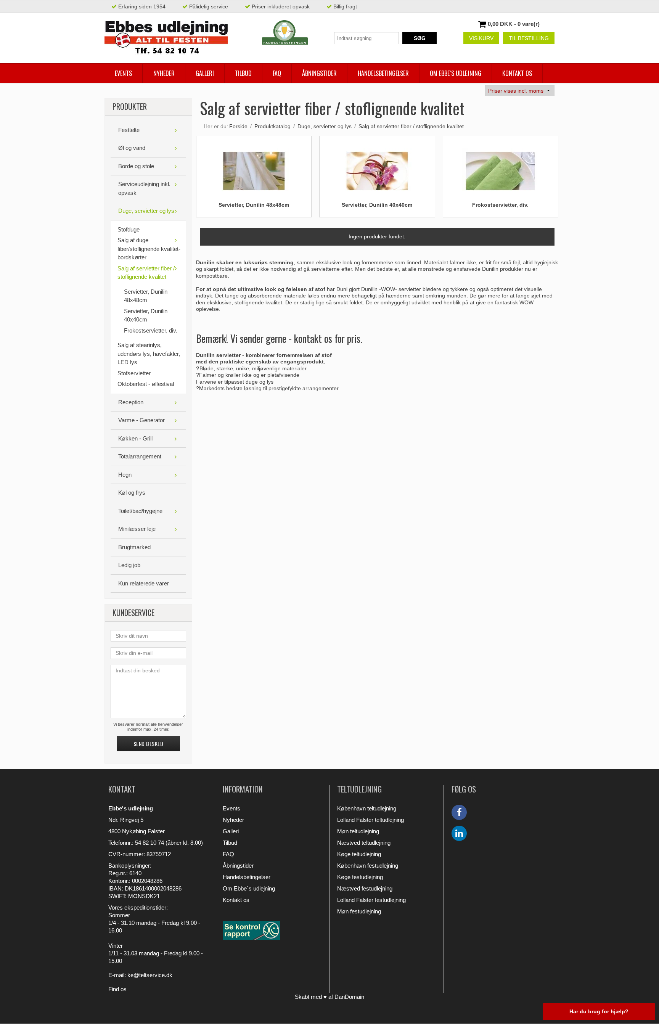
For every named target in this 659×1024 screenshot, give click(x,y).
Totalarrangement (139, 456)
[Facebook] (459, 812)
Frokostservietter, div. (150, 330)
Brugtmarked (134, 547)
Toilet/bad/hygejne (140, 511)
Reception (130, 402)
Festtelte (129, 130)
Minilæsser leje (137, 529)
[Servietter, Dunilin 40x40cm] (377, 167)
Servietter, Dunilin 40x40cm (145, 315)
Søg (420, 38)
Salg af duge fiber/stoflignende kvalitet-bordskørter (148, 248)
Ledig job (129, 565)
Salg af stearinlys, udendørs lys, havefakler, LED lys (148, 353)
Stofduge (128, 229)
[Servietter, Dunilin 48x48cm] (254, 167)
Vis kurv (481, 38)
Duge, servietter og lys (146, 210)
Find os (117, 989)
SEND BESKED (148, 743)
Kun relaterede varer (143, 583)
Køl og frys (131, 492)
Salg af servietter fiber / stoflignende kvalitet (146, 272)
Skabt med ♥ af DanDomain (329, 996)
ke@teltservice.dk (149, 975)
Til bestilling (529, 38)
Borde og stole (136, 166)
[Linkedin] (459, 833)
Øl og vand (131, 148)
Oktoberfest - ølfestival (145, 384)
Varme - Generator (141, 420)
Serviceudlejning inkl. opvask (144, 188)
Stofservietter (134, 373)
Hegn (125, 474)
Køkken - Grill (135, 438)
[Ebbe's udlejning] (166, 38)
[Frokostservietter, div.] (500, 167)
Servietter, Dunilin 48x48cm (145, 296)
